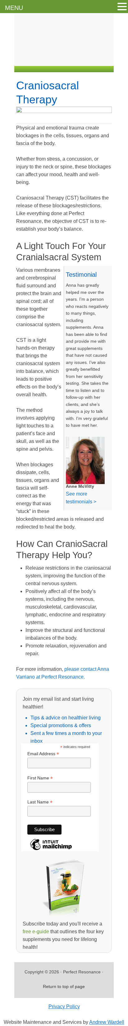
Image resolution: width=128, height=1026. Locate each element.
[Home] (43, 59)
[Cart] (107, 59)
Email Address (43, 754)
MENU (14, 7)
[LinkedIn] (80, 59)
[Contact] (55, 59)
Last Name (40, 802)
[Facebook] (68, 59)
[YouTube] (93, 59)
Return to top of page (64, 986)
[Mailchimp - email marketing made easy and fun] (50, 849)
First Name (40, 778)
